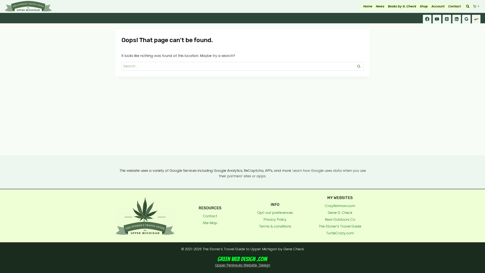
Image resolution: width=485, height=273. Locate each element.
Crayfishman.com (340, 205)
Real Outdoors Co (340, 219)
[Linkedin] (456, 19)
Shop (424, 6)
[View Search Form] (467, 6)
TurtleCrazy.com (340, 233)
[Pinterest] (447, 19)
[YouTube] (437, 19)
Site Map (210, 222)
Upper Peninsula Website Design (242, 265)
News (380, 6)
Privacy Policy (275, 219)
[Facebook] (427, 19)
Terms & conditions (275, 226)
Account (437, 6)
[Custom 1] (476, 19)
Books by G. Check (402, 6)
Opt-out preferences (275, 212)
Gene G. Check (340, 212)
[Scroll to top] (480, 220)
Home (367, 6)
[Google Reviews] (466, 19)
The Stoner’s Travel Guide (340, 226)
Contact (454, 6)
